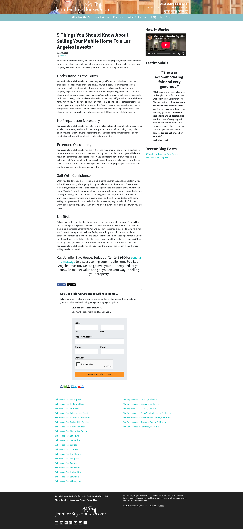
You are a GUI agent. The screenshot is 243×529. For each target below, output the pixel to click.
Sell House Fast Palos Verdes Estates (72, 413)
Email (103, 347)
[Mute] (178, 53)
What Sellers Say (137, 17)
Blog (95, 500)
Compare (118, 17)
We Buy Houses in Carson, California (140, 399)
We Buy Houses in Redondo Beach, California (144, 422)
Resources (74, 500)
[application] (166, 44)
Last (102, 331)
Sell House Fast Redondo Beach (70, 404)
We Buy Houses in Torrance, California (141, 426)
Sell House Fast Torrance (66, 408)
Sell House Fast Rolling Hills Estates (72, 422)
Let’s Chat (165, 17)
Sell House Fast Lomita (66, 445)
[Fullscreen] (182, 53)
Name (77, 322)
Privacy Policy (86, 500)
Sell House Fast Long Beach (68, 458)
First (76, 331)
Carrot (161, 505)
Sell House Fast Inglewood (67, 467)
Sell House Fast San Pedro (67, 440)
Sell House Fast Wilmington (68, 481)
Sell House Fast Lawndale (67, 476)
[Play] (149, 53)
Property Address (83, 336)
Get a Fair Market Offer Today (68, 496)
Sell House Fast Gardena (66, 449)
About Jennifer (179, 7)
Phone (78, 347)
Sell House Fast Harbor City (68, 472)
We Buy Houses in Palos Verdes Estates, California (147, 413)
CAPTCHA (79, 357)
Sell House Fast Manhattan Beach (71, 431)
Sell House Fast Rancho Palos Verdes (72, 417)
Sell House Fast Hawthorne (68, 454)
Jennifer (62, 55)
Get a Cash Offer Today (158, 7)
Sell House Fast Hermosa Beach (70, 426)
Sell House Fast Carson (66, 463)
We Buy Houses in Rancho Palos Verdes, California (146, 417)
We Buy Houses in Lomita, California (140, 408)
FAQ (153, 17)
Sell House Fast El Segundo (68, 435)
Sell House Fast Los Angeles (68, 399)
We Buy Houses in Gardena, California (141, 404)
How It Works (101, 17)
